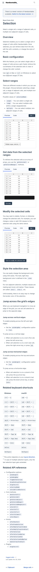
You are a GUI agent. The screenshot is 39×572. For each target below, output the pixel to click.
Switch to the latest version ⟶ (22, 14)
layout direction (29, 457)
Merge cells (28, 567)
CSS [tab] (21, 228)
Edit (31, 115)
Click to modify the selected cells (15, 260)
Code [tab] (15, 115)
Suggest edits (10, 557)
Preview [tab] (7, 115)
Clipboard (11, 567)
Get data (8, 203)
